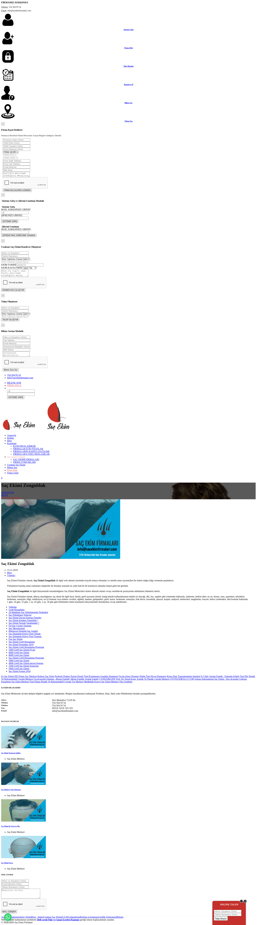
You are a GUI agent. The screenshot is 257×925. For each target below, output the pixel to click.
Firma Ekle (128, 48)
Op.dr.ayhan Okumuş (129, 676)
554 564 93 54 (14, 375)
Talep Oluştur (221, 919)
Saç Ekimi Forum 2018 (19, 671)
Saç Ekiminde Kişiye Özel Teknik (25, 633)
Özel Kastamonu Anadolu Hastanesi (101, 676)
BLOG (4, 495)
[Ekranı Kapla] (241, 902)
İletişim (119, 917)
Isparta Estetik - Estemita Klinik (224, 676)
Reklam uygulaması (89, 917)
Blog (9, 572)
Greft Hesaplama (17, 609)
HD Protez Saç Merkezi (25, 676)
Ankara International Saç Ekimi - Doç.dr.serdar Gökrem (220, 679)
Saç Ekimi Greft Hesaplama (22, 642)
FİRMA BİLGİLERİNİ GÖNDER (17, 190)
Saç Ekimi (26, 917)
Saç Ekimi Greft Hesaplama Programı (26, 647)
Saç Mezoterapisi (17, 628)
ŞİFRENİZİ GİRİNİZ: (12, 215)
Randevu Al (128, 85)
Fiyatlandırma (73, 917)
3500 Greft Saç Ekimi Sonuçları (24, 666)
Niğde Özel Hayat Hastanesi (152, 676)
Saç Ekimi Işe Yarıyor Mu (10, 826)
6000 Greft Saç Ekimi (19, 652)
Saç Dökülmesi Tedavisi (20, 615)
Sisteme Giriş (129, 30)
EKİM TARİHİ (8, 264)
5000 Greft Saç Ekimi (19, 660)
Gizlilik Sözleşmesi (107, 917)
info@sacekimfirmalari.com (20, 377)
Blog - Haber (37, 917)
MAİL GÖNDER (9, 912)
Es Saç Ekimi (7, 676)
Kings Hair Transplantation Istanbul (183, 676)
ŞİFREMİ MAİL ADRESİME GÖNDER (18, 235)
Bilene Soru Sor (10, 370)
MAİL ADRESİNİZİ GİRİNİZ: (16, 229)
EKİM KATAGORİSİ (11, 267)
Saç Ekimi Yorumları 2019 (21, 644)
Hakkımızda (16, 917)
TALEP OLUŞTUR (10, 320)
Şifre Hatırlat (129, 66)
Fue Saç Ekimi (15, 639)
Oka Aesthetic (126, 681)
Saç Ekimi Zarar (7, 863)
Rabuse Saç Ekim (45, 676)
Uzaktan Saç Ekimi (53, 917)
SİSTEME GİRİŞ (9, 221)
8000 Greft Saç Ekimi (19, 655)
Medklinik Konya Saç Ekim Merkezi (101, 681)
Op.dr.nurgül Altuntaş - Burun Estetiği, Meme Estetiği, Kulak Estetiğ (66, 679)
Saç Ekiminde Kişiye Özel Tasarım (25, 636)
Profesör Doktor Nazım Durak (69, 676)
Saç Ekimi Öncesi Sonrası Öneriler (25, 617)
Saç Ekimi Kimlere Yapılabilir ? (23, 620)
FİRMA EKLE (14, 385)
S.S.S (64, 917)
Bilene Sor (128, 103)
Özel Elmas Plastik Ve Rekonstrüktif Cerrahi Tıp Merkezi (56, 681)
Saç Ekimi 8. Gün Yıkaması (11, 789)
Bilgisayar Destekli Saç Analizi (23, 631)
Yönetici (11, 575)
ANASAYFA (7, 492)
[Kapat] (245, 902)
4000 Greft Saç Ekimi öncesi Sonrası (26, 663)
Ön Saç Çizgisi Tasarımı (20, 625)
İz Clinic (205, 676)
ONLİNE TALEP (229, 904)
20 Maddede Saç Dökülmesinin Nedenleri (28, 612)
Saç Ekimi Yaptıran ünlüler (11, 753)
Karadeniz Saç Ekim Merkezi (15, 681)
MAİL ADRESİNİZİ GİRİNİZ (16, 209)
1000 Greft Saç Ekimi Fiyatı (22, 650)
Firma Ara (129, 121)
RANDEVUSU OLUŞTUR (13, 290)
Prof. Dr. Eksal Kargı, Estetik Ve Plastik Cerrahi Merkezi (142, 679)
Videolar (13, 607)
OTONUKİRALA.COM (182, 679)
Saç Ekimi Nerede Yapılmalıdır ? (24, 623)
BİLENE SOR (14, 383)
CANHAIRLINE (107, 679)
